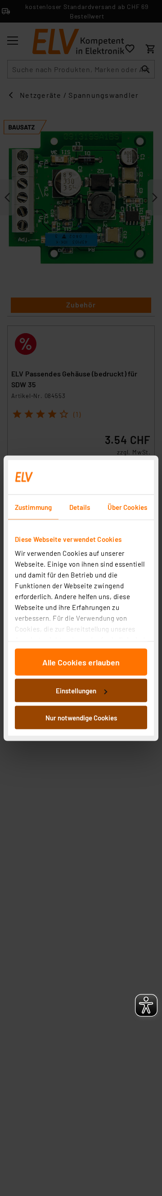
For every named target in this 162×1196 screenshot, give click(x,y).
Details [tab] (79, 507)
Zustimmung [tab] (33, 507)
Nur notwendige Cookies (81, 717)
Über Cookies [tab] (127, 507)
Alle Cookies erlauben (81, 662)
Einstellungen (76, 691)
